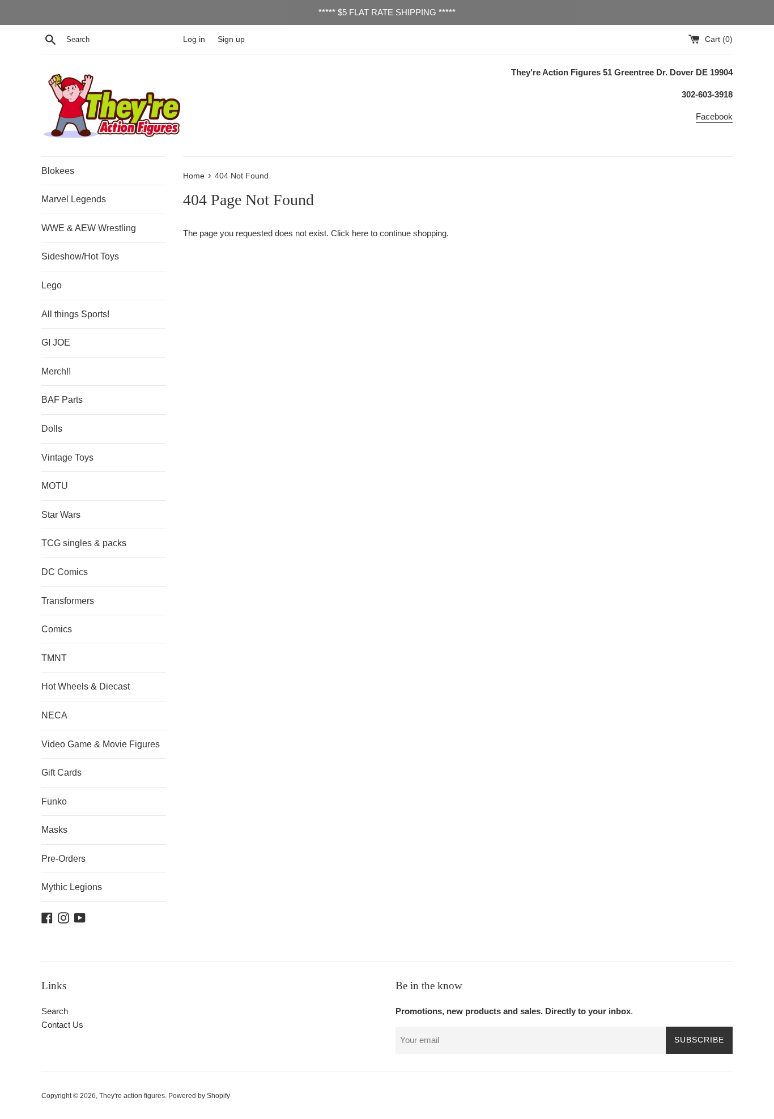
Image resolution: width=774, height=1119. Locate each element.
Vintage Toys (67, 457)
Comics (56, 629)
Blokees (57, 171)
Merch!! (56, 371)
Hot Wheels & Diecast (85, 686)
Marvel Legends (73, 199)
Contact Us (62, 1024)
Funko (54, 801)
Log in (194, 39)
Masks (54, 830)
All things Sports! (75, 314)
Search (54, 1011)
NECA (54, 715)
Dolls (51, 428)
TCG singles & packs (83, 543)
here (360, 233)
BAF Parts (62, 400)
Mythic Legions (71, 887)
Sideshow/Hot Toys (80, 256)
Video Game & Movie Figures (100, 744)
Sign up (231, 39)
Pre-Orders (63, 858)
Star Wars (60, 515)
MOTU (54, 486)
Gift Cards (61, 772)
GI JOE (55, 342)
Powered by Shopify (199, 1096)
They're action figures (132, 1096)
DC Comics (64, 572)
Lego (51, 285)
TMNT (54, 658)
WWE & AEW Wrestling (88, 228)
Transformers (67, 601)
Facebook (714, 116)
